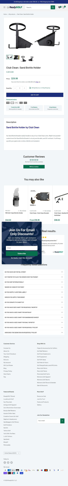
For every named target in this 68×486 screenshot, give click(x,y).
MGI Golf (7, 210)
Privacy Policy (8, 371)
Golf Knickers (8, 425)
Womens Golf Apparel (43, 377)
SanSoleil (6, 439)
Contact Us (7, 348)
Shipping (6, 357)
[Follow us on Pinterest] (11, 462)
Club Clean (9, 72)
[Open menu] (4, 7)
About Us (6, 351)
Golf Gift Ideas (41, 359)
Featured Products (43, 402)
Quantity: (9, 88)
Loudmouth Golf (9, 399)
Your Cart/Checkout (10, 354)
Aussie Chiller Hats (9, 413)
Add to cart (35, 95)
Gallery (39, 405)
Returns (6, 359)
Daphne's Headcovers (10, 419)
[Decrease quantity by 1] (15, 88)
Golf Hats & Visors (42, 362)
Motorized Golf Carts (43, 374)
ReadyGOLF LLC (12, 480)
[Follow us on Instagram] (8, 462)
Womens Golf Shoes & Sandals (46, 382)
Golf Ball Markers (42, 351)
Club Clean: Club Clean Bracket (39, 213)
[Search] (53, 7)
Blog (5, 368)
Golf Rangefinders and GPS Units (47, 365)
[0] (63, 7)
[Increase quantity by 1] (24, 88)
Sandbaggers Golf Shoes (11, 422)
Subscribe (22, 253)
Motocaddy (7, 445)
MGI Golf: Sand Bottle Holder (14, 213)
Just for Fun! (41, 399)
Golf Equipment (42, 357)
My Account (7, 362)
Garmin (6, 428)
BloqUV (6, 442)
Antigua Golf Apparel (10, 405)
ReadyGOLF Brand (9, 396)
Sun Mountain (8, 402)
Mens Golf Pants (42, 371)
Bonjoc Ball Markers (10, 410)
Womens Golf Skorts (43, 379)
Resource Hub (41, 396)
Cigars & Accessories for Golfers (47, 348)
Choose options (49, 221)
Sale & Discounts (42, 385)
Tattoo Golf (7, 430)
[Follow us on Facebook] (5, 462)
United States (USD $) (10, 453)
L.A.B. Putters (8, 436)
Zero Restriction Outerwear (12, 407)
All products (12, 14)
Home (5, 14)
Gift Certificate (8, 365)
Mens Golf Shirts (42, 368)
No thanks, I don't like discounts (21, 258)
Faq (5, 377)
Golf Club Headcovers (43, 354)
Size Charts (7, 374)
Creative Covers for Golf (11, 416)
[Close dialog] (39, 224)
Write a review (34, 166)
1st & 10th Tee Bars (9, 433)
